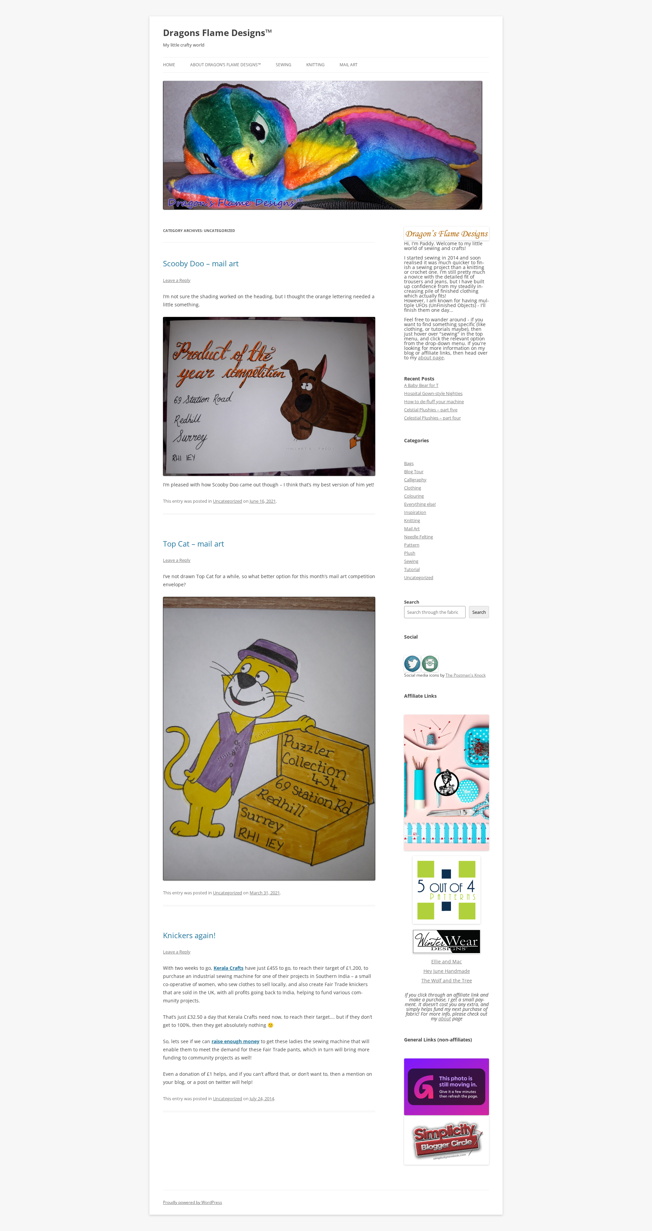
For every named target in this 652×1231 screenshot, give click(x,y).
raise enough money (235, 1041)
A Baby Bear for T (421, 385)
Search (411, 602)
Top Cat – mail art (193, 543)
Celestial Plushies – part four (432, 418)
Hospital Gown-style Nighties (433, 393)
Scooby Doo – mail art (201, 263)
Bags (409, 463)
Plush (409, 553)
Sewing (283, 65)
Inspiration (415, 512)
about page (431, 357)
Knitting (315, 65)
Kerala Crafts (228, 968)
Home (169, 65)
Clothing (412, 488)
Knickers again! (189, 935)
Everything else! (420, 504)
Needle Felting (418, 537)
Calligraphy (415, 480)
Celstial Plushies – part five (430, 410)
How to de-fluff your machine (434, 401)
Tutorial (412, 569)
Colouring (414, 496)
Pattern (411, 545)
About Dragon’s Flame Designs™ (225, 65)
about (444, 1018)
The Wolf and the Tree (446, 980)
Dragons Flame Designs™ (217, 32)
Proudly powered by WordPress (192, 1202)
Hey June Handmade (446, 971)
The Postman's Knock (466, 675)
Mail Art (349, 65)
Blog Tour (413, 471)
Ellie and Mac (446, 961)
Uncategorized (227, 501)
